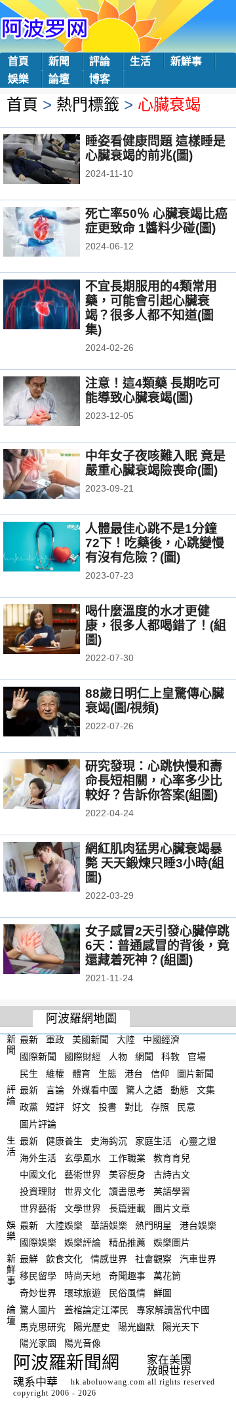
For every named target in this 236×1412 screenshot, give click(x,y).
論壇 (59, 78)
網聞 (144, 1056)
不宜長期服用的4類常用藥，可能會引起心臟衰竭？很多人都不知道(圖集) (151, 308)
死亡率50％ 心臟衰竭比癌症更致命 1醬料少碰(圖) (156, 221)
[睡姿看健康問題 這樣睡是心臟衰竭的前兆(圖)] (59, 160)
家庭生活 (153, 1141)
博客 (99, 78)
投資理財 (38, 1191)
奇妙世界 (38, 1293)
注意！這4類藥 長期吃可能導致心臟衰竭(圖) (152, 390)
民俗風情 (127, 1293)
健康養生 (64, 1141)
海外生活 (38, 1157)
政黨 (29, 1107)
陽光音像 (82, 1343)
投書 (107, 1107)
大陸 (126, 1039)
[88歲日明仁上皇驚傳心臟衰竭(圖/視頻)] (59, 713)
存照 (160, 1107)
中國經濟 (161, 1039)
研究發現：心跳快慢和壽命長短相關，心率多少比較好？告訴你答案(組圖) (153, 780)
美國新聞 (90, 1039)
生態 (107, 1073)
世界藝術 (38, 1208)
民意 (186, 1107)
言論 (55, 1090)
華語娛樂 (108, 1225)
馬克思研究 (43, 1326)
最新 (29, 1039)
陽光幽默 (136, 1326)
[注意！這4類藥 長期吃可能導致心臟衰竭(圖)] (59, 402)
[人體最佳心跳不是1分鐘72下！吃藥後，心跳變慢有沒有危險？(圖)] (59, 548)
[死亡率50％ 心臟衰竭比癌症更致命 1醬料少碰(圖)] (59, 233)
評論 (99, 61)
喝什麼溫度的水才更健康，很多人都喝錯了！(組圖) (155, 625)
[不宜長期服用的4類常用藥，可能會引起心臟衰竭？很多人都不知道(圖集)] (59, 306)
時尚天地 (82, 1276)
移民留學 (38, 1276)
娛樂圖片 (171, 1242)
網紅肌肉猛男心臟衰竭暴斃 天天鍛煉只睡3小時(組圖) (154, 863)
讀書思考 (127, 1191)
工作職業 (127, 1157)
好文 (81, 1107)
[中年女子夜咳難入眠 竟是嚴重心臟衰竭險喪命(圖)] (59, 475)
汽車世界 (198, 1259)
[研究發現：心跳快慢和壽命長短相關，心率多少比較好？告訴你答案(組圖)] (59, 785)
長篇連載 (127, 1208)
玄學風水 (82, 1157)
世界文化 (82, 1191)
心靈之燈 (198, 1141)
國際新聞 (38, 1056)
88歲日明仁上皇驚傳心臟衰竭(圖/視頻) (154, 701)
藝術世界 (82, 1174)
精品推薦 (127, 1242)
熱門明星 (153, 1225)
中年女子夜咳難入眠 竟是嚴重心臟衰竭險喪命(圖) (155, 463)
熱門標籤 (87, 104)
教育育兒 (171, 1157)
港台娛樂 (198, 1225)
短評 (55, 1107)
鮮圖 (162, 1293)
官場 (196, 1056)
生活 (140, 61)
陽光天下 (181, 1326)
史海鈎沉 (108, 1141)
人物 (118, 1056)
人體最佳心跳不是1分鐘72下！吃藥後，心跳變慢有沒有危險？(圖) (154, 543)
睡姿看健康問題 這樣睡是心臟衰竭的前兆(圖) (155, 148)
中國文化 (38, 1174)
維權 (55, 1073)
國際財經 (82, 1056)
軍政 (55, 1039)
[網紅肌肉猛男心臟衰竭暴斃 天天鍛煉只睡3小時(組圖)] (59, 868)
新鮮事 (186, 61)
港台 (134, 1073)
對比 (134, 1107)
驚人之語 (144, 1090)
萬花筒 (167, 1276)
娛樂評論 (82, 1242)
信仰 (160, 1073)
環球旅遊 (82, 1293)
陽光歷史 (91, 1326)
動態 (179, 1090)
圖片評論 (38, 1124)
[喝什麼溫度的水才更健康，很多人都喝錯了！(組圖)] (59, 630)
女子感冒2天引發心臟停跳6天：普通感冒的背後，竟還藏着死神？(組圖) (157, 945)
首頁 (18, 61)
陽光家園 (38, 1343)
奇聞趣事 (127, 1276)
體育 (81, 1073)
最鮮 (29, 1259)
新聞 (59, 61)
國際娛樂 (38, 1242)
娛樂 (18, 78)
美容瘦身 (127, 1174)
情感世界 (108, 1259)
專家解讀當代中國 (173, 1310)
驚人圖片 (38, 1310)
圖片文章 (171, 1208)
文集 (206, 1090)
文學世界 (82, 1208)
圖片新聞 (195, 1073)
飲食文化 (64, 1259)
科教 (170, 1056)
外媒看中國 (95, 1090)
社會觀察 (153, 1259)
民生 (29, 1073)
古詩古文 (171, 1174)
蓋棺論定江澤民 (96, 1310)
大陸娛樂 (64, 1225)
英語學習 (171, 1191)
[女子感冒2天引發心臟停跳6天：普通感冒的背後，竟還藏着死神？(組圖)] (59, 950)
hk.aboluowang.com (108, 1381)
